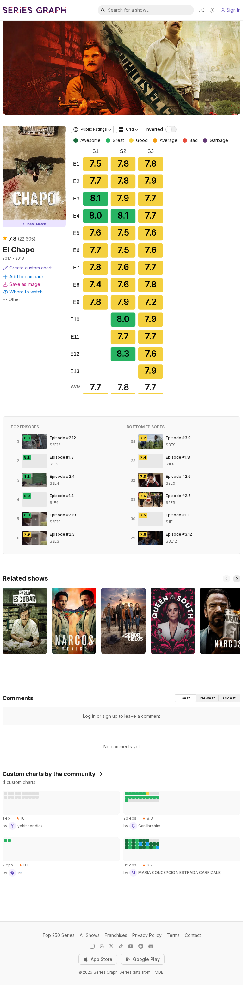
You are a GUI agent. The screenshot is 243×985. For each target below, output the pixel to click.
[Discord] (150, 946)
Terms (173, 935)
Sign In (233, 10)
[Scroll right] (236, 578)
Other (14, 299)
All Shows (90, 935)
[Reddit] (140, 946)
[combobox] (92, 129)
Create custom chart (30, 267)
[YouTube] (130, 946)
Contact (193, 935)
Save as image (24, 284)
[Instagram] (92, 946)
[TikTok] (121, 946)
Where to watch (26, 291)
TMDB (158, 972)
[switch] (171, 129)
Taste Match (34, 224)
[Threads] (102, 946)
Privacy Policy (147, 935)
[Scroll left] (226, 578)
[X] (111, 946)
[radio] (185, 698)
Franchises (116, 935)
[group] (207, 698)
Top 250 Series (58, 935)
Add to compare (26, 276)
